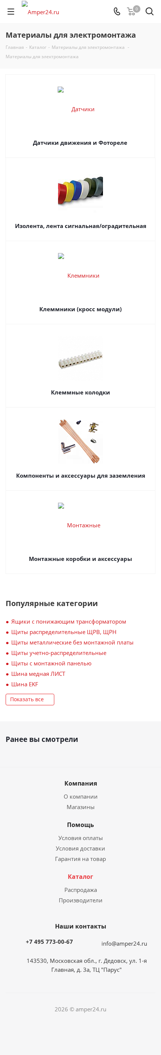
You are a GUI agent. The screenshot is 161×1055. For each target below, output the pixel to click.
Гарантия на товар (80, 858)
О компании (81, 796)
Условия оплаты (80, 838)
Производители (81, 900)
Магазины (81, 807)
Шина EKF (24, 684)
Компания (80, 783)
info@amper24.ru (124, 943)
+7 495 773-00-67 (49, 941)
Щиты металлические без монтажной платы (72, 642)
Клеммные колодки (80, 392)
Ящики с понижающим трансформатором (68, 621)
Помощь (80, 825)
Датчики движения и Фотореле (80, 142)
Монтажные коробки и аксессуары (80, 558)
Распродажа (80, 889)
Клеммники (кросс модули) (80, 309)
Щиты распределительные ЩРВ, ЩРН (63, 632)
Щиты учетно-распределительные (58, 652)
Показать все (27, 699)
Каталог (80, 877)
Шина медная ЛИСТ (38, 673)
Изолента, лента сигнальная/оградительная (80, 226)
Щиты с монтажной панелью (51, 663)
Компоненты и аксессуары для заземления (80, 475)
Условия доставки (80, 848)
